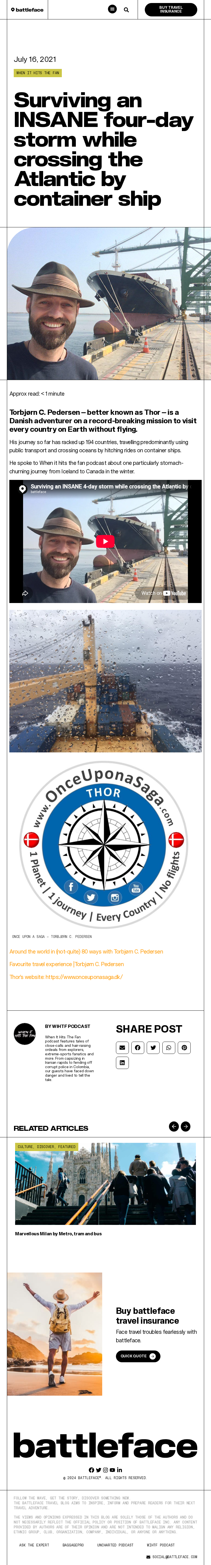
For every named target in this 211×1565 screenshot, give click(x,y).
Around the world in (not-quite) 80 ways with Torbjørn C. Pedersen (86, 951)
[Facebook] (91, 1470)
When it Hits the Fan (37, 73)
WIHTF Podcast (161, 1545)
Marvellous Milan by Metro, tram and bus (58, 1233)
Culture (25, 1147)
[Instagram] (105, 1470)
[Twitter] (98, 1470)
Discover (45, 1147)
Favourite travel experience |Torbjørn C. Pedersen (66, 964)
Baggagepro (73, 1545)
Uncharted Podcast (115, 1545)
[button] (112, 9)
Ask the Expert (34, 1545)
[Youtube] (112, 1470)
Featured (66, 1147)
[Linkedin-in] (119, 1470)
